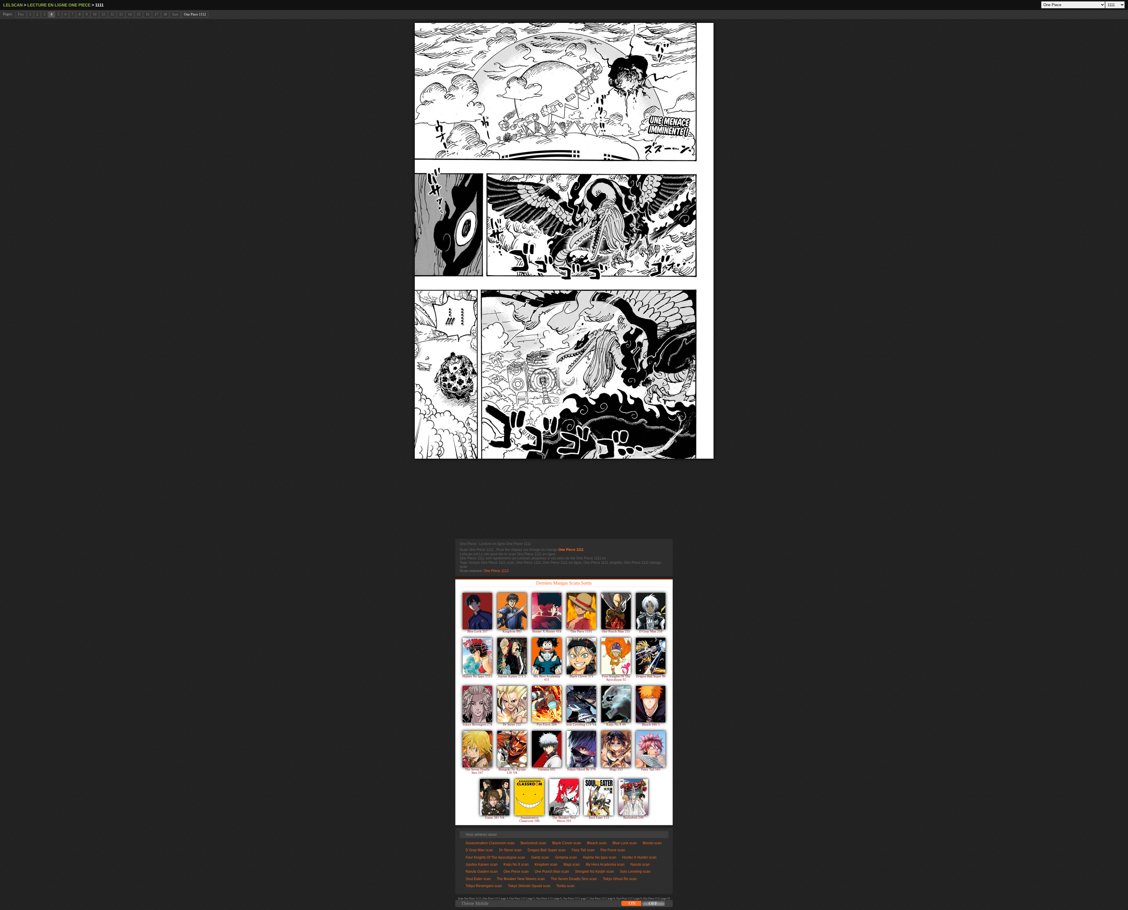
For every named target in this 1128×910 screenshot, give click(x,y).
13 (121, 14)
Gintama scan (566, 857)
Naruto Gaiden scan (482, 871)
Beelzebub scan (533, 843)
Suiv (175, 14)
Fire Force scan (612, 850)
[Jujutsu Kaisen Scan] (512, 656)
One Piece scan (516, 871)
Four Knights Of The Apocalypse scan (495, 857)
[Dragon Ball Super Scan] (650, 656)
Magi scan (571, 864)
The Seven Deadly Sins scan (574, 879)
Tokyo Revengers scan (484, 886)
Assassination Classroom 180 (529, 819)
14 (130, 14)
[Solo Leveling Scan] (581, 704)
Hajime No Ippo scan (599, 857)
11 (103, 14)
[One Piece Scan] (581, 611)
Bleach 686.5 (651, 724)
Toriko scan (565, 886)
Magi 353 (616, 769)
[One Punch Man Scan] (616, 611)
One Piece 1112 (195, 14)
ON (632, 903)
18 (165, 14)
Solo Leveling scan (635, 871)
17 (156, 14)
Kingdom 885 (512, 631)
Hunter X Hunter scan (639, 857)
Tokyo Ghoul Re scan (620, 879)
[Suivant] (564, 241)
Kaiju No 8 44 (616, 724)
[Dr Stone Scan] (512, 704)
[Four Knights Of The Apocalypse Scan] (616, 656)
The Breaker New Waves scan (521, 879)
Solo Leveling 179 (579, 724)
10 (94, 14)
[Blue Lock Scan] (477, 611)
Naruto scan (640, 864)
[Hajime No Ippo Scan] (477, 656)
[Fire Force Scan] (546, 704)
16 (147, 14)
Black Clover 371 (581, 676)
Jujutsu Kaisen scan (482, 864)
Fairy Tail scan (583, 850)
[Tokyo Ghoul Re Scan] (581, 749)
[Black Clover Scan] (581, 656)
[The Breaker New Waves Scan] (564, 797)
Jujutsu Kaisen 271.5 (512, 676)
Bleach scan (597, 843)
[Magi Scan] (616, 749)
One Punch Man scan (552, 871)
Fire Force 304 (547, 724)
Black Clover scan (566, 843)
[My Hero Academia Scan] (546, 656)
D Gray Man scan (479, 850)
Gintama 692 (546, 769)
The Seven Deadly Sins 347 (477, 771)
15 (138, 14)
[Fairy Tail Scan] (650, 749)
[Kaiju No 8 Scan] (616, 704)
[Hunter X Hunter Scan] (546, 611)
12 (112, 14)
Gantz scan (540, 857)
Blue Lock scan (624, 843)
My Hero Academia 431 (546, 678)
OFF (653, 903)
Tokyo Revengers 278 (477, 724)
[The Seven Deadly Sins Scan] (477, 749)
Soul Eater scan (478, 879)
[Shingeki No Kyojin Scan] (512, 749)
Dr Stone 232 (512, 724)
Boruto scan (652, 843)
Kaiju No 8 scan (516, 864)
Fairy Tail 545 (650, 769)
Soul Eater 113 (599, 817)
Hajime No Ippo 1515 (477, 676)
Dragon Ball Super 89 (651, 676)
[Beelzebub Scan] (633, 797)
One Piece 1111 (571, 550)
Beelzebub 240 (633, 817)
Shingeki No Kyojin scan (594, 871)
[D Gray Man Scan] (650, 611)
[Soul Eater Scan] (598, 797)
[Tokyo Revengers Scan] (477, 704)
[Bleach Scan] (650, 704)
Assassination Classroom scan (490, 843)
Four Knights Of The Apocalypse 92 (616, 678)
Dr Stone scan (510, 850)
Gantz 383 (492, 817)
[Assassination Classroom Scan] (529, 797)
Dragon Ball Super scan (547, 850)
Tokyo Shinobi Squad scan (529, 886)
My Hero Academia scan (605, 864)
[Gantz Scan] (494, 797)
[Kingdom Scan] (512, 611)
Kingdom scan (546, 864)
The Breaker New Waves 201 (564, 819)
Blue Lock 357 (477, 631)
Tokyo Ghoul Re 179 (581, 769)
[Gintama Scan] (546, 749)
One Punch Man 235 (616, 631)
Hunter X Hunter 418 (546, 631)
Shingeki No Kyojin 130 (512, 771)
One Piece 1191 (581, 631)
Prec (21, 14)
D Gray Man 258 (650, 631)
